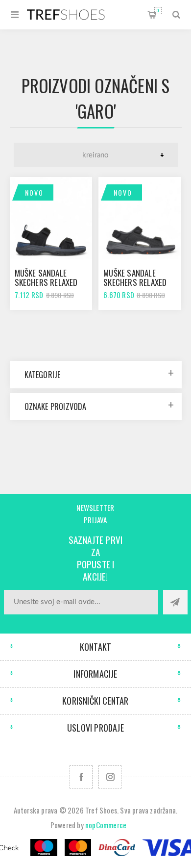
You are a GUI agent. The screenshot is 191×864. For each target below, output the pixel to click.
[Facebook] (81, 776)
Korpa (158, 10)
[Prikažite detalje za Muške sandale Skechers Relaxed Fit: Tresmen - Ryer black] (51, 218)
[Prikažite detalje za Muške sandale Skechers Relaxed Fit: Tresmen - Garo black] (139, 218)
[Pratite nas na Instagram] (109, 776)
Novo (34, 192)
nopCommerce (105, 824)
